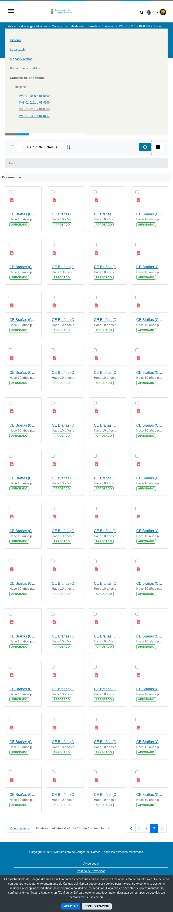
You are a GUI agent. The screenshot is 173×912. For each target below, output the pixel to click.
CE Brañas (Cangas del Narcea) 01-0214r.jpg (23, 478)
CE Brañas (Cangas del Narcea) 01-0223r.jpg (107, 214)
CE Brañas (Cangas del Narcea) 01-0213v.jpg (65, 478)
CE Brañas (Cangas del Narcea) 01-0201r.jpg (107, 795)
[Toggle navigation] (10, 11)
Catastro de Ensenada (27, 78)
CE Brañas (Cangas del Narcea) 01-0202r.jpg (23, 795)
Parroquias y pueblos (25, 68)
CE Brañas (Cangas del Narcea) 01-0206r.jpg (23, 689)
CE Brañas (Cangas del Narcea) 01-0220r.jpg (23, 320)
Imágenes (20, 87)
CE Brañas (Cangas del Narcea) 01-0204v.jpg (150, 689)
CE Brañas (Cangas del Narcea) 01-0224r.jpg (23, 214)
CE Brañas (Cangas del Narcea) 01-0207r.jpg (107, 636)
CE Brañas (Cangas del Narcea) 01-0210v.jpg (150, 531)
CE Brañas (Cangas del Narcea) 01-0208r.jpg (23, 636)
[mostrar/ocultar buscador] (142, 13)
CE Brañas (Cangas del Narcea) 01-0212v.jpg (150, 478)
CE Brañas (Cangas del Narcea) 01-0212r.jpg (23, 531)
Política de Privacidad (91, 871)
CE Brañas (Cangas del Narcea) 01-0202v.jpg (150, 742)
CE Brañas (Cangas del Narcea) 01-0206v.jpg (150, 636)
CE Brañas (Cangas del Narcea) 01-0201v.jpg (65, 795)
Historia (15, 40)
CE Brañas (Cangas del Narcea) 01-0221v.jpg (65, 267)
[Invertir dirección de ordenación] (68, 147)
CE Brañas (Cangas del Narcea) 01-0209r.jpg (107, 583)
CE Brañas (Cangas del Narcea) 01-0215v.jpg (65, 425)
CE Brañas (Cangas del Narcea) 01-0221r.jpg (107, 267)
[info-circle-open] (145, 147)
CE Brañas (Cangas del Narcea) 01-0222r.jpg (23, 267)
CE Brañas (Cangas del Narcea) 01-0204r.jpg (23, 742)
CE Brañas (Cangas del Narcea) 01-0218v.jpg (150, 320)
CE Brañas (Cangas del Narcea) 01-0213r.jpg (107, 478)
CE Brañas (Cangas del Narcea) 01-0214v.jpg (150, 425)
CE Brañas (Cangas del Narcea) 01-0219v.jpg (65, 320)
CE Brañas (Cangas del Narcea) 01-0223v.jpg (65, 214)
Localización (18, 49)
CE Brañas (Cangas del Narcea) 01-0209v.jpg (65, 583)
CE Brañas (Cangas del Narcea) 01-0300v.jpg (150, 795)
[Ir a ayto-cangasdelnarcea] (76, 11)
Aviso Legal (91, 863)
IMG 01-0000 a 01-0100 (34, 95)
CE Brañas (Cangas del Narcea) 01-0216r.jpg (23, 425)
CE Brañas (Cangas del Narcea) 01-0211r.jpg (107, 531)
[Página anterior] (131, 828)
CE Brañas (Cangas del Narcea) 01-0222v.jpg (150, 214)
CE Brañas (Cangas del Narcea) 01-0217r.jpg (107, 372)
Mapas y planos (21, 59)
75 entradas (21, 829)
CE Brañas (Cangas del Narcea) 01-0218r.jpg (23, 372)
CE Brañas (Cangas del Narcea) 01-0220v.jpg (150, 267)
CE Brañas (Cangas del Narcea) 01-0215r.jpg (107, 425)
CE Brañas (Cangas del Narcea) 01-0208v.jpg (150, 583)
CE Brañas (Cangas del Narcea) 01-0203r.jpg (107, 742)
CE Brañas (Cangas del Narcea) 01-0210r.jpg (23, 583)
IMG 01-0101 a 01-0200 (34, 102)
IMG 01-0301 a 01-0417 (34, 116)
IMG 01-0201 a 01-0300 (34, 109)
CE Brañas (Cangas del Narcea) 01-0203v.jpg (65, 742)
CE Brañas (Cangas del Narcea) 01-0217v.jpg (65, 372)
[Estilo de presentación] (158, 147)
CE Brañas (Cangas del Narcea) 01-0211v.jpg (65, 531)
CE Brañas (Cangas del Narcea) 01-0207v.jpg (65, 636)
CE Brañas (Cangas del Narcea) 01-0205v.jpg (65, 689)
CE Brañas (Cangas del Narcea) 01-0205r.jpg (107, 689)
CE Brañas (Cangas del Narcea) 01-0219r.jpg (107, 320)
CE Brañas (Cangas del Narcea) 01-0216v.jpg (150, 372)
